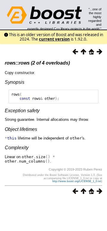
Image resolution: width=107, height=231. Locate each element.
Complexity (17, 147)
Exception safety (22, 110)
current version (54, 39)
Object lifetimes (21, 129)
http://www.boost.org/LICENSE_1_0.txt (76, 181)
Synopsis (14, 82)
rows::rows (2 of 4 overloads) (37, 62)
